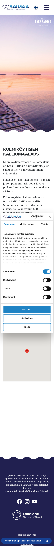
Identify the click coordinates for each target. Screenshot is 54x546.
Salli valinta (27, 318)
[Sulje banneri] (50, 217)
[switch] (47, 280)
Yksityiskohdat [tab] (27, 224)
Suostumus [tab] (9, 224)
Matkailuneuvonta (27, 535)
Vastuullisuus (27, 544)
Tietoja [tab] (44, 224)
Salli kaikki (27, 309)
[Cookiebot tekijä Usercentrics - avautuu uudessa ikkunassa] (32, 217)
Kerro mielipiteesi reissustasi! (23, 540)
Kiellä (27, 327)
